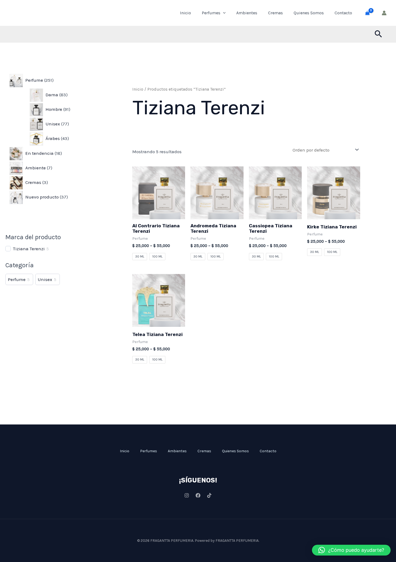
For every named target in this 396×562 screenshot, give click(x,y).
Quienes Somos (309, 12)
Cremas (275, 12)
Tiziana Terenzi (29, 248)
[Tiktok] (209, 495)
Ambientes (246, 12)
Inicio (185, 12)
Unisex (45, 279)
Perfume (17, 279)
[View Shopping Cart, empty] (367, 13)
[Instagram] (186, 495)
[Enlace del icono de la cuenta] (384, 13)
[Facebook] (198, 495)
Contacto (343, 12)
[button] (223, 13)
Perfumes (211, 12)
